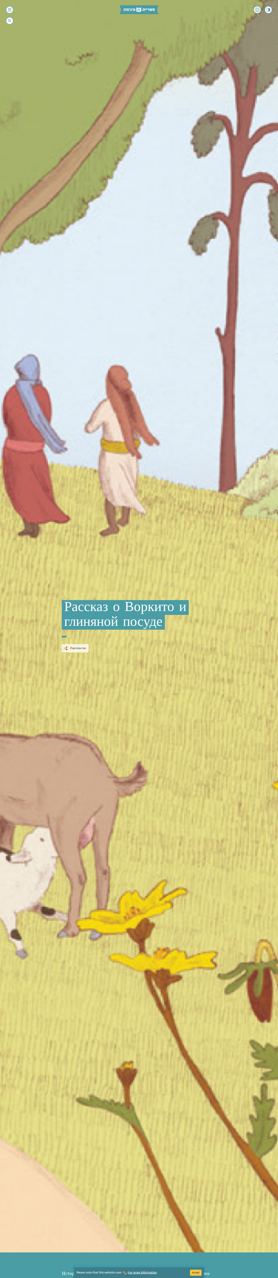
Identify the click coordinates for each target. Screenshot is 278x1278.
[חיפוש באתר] (9, 21)
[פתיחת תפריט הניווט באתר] (9, 9)
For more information (142, 1273)
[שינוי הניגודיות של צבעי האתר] (268, 9)
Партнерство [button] (78, 648)
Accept (195, 1272)
